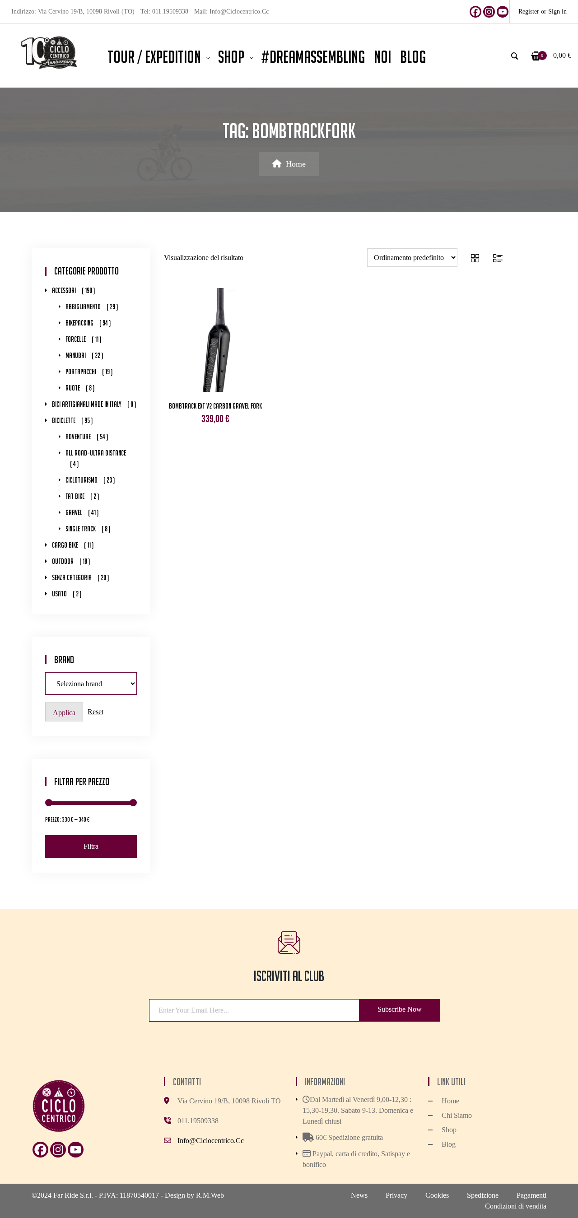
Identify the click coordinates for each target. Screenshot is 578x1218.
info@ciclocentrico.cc (210, 1140)
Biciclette (63, 420)
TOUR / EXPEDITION (154, 57)
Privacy (396, 1195)
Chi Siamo (457, 1115)
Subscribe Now (400, 1009)
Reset (95, 712)
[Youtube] (502, 12)
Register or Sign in (542, 11)
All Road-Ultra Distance (95, 453)
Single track (80, 529)
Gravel (73, 512)
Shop (231, 57)
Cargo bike (65, 545)
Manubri (75, 355)
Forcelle (75, 339)
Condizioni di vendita (515, 1206)
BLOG (413, 57)
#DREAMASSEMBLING (313, 57)
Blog (449, 1144)
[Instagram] (489, 12)
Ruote (72, 388)
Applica (64, 712)
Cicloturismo (81, 480)
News (359, 1195)
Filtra (91, 846)
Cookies (437, 1195)
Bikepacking (79, 323)
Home (296, 163)
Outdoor (63, 561)
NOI (382, 57)
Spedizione (483, 1195)
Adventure (78, 437)
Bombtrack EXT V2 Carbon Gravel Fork (215, 406)
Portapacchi (80, 372)
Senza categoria (72, 577)
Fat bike (74, 496)
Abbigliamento (83, 307)
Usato (59, 594)
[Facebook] (475, 12)
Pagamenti (531, 1195)
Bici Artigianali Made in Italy (86, 404)
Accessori (64, 290)
